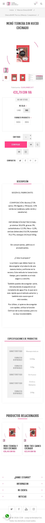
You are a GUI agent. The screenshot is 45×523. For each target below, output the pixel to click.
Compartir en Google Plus (35, 160)
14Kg (19, 110)
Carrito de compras (36, 2)
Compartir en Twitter (20, 160)
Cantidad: (17, 137)
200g (27, 122)
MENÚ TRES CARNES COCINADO (32, 447)
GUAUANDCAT (27, 87)
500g (18, 122)
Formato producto (22, 117)
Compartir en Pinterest (30, 160)
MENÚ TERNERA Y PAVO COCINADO (11, 447)
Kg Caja (22, 106)
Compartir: (11, 160)
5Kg (26, 110)
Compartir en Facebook (25, 160)
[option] (6, 77)
